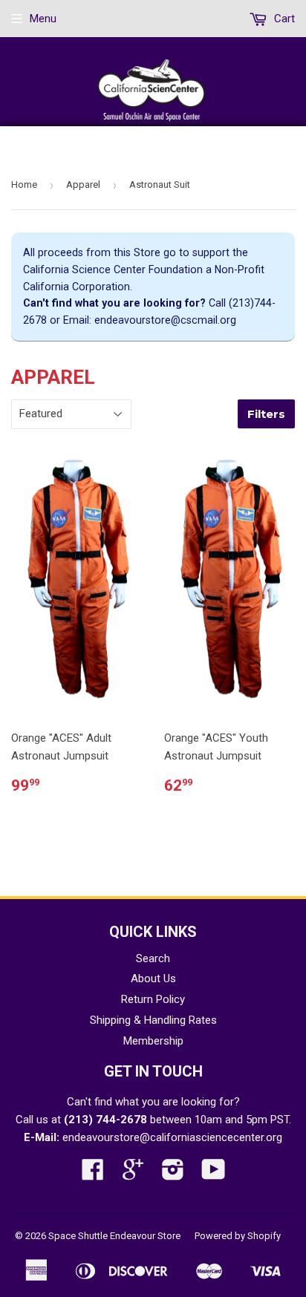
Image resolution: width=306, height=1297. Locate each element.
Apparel (83, 184)
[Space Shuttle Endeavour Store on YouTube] (213, 1174)
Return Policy (153, 999)
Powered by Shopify (238, 1235)
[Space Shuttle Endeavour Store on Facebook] (93, 1174)
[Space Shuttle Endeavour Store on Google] (133, 1174)
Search (153, 958)
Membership (153, 1041)
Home (24, 184)
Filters (266, 414)
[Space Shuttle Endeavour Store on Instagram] (173, 1174)
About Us (153, 978)
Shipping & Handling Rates (153, 1020)
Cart (283, 18)
